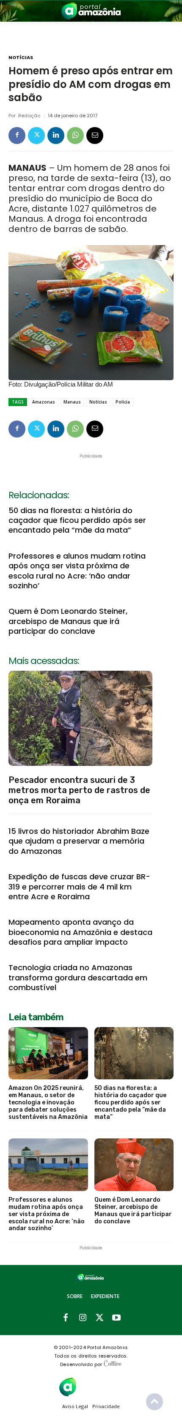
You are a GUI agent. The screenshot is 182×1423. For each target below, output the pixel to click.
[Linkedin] (55, 135)
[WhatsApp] (75, 135)
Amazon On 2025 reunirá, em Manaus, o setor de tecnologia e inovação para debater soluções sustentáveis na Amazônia (48, 1102)
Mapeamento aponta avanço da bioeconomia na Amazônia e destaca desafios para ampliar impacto (80, 932)
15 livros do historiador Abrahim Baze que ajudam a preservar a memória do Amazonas (78, 841)
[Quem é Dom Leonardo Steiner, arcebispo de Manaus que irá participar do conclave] (134, 1164)
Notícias (20, 57)
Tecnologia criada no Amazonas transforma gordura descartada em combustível (77, 977)
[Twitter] (36, 135)
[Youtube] (116, 1318)
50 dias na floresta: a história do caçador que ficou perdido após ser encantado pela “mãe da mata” (77, 520)
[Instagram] (82, 1318)
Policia (123, 402)
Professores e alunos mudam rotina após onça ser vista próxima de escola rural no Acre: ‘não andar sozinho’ (77, 571)
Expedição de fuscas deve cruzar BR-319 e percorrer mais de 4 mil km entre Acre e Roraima (79, 886)
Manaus (72, 402)
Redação (29, 115)
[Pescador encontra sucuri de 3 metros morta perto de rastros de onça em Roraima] (80, 718)
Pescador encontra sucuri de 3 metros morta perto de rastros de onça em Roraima (79, 790)
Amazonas (43, 402)
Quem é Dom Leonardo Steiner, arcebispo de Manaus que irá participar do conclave (67, 621)
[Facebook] (16, 135)
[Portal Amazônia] (91, 11)
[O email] (94, 135)
